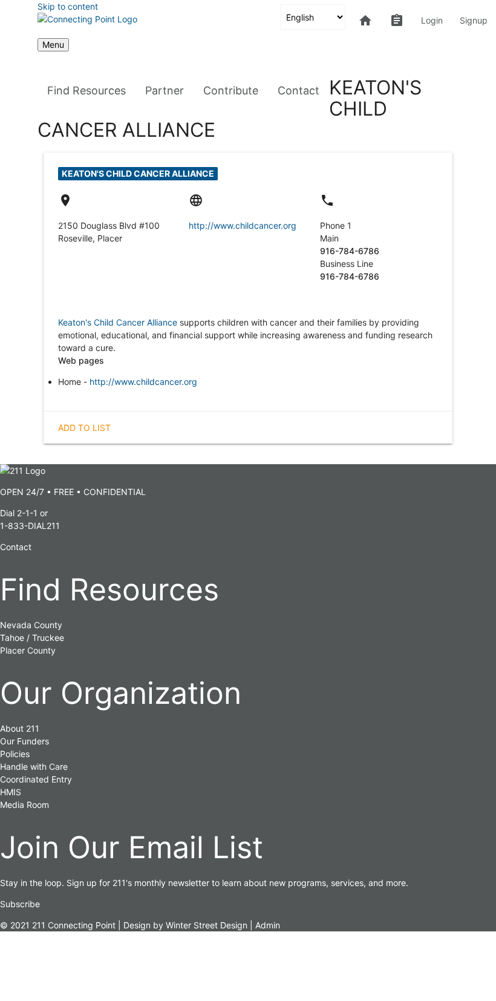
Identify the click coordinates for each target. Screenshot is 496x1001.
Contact (298, 90)
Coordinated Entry (36, 779)
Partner (164, 90)
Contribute (230, 90)
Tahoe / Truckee (32, 637)
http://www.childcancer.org (242, 225)
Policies (15, 754)
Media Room (24, 804)
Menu (53, 44)
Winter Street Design (206, 925)
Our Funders (24, 741)
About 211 (19, 728)
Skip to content (68, 6)
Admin (267, 925)
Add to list (84, 427)
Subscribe (20, 904)
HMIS (10, 792)
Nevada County (31, 625)
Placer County (28, 650)
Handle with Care (34, 766)
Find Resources (86, 90)
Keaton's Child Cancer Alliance (117, 322)
